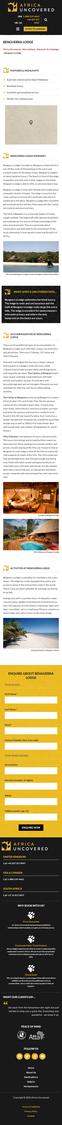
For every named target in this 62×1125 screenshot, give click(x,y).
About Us (31, 1072)
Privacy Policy (31, 1111)
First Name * (11, 694)
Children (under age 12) (16, 811)
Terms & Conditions (31, 1107)
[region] (31, 125)
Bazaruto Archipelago (48, 49)
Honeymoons (31, 1086)
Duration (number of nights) (19, 780)
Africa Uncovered (12, 49)
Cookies (31, 1116)
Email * (8, 724)
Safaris (31, 1082)
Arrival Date (11, 764)
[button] (45, 19)
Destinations (31, 1077)
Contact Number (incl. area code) (21, 740)
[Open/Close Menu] (18, 29)
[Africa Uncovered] (31, 7)
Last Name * (11, 709)
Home (31, 1068)
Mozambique (28, 49)
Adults (8, 795)
